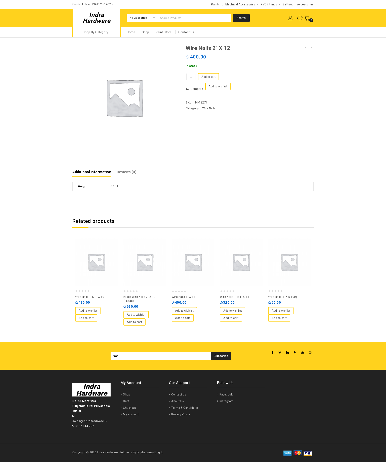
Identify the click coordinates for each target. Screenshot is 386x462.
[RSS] (295, 352)
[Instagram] (310, 352)
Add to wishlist (218, 86)
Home (131, 32)
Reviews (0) (127, 172)
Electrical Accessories (240, 4)
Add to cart (208, 76)
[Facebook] (272, 352)
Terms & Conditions (184, 407)
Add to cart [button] (86, 318)
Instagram (226, 401)
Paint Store (164, 32)
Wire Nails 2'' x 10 (311, 48)
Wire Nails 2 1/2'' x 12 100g (306, 48)
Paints (215, 4)
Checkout (129, 407)
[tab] (94, 172)
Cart (125, 401)
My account (130, 414)
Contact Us (186, 32)
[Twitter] (279, 352)
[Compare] (92, 252)
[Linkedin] (287, 352)
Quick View (100, 252)
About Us (177, 401)
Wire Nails (209, 108)
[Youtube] (302, 352)
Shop (145, 32)
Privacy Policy (180, 414)
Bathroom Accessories (298, 4)
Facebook (226, 394)
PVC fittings (269, 4)
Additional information (91, 172)
